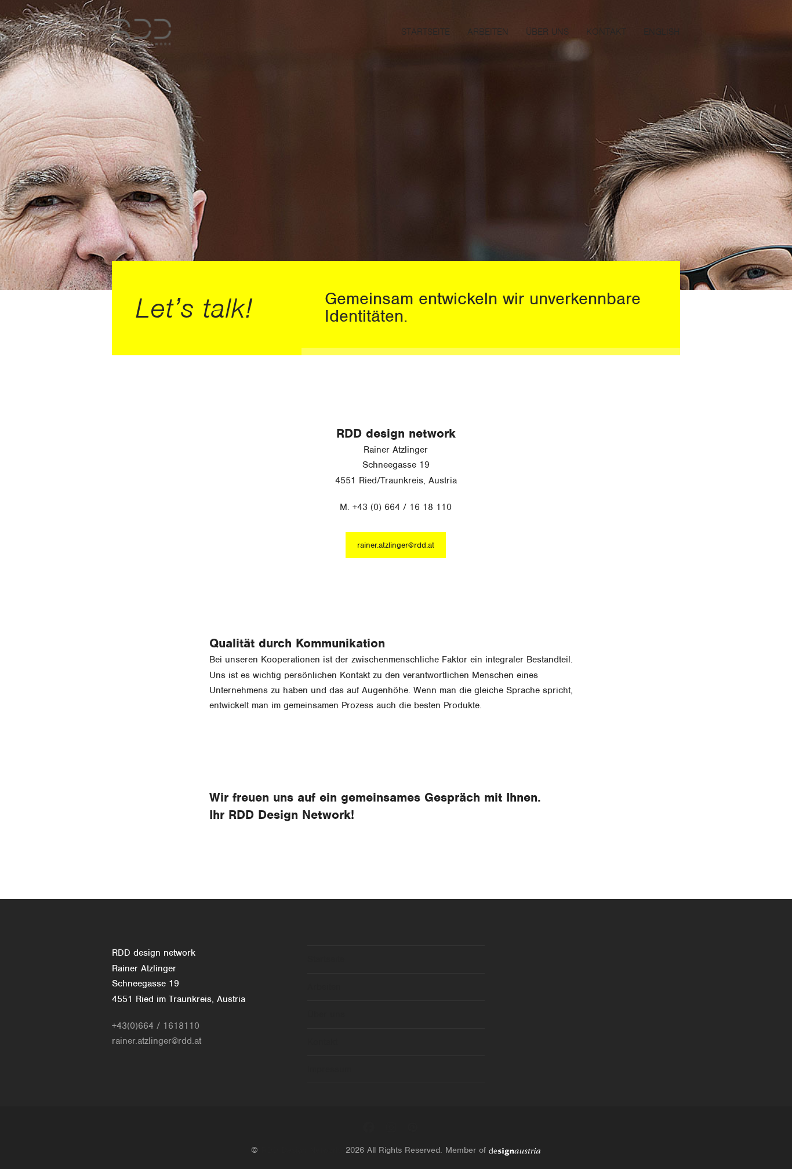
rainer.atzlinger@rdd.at (395, 545)
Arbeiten (324, 987)
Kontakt (322, 1042)
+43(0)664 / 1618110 (155, 1026)
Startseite (325, 959)
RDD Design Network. (302, 1150)
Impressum (329, 1069)
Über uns (326, 1014)
